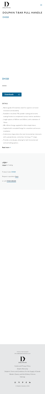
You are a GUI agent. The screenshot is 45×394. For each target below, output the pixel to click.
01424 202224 (11, 181)
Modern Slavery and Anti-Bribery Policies (22, 374)
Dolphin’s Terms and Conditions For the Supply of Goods (22, 371)
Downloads (9, 94)
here (16, 176)
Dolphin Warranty (22, 369)
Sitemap (22, 377)
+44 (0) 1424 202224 (22, 351)
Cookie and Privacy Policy (22, 366)
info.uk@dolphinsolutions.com (22, 353)
